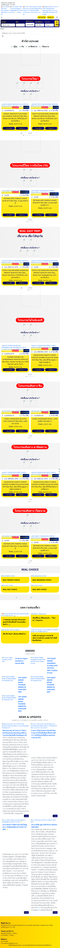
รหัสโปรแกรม (29, 21)
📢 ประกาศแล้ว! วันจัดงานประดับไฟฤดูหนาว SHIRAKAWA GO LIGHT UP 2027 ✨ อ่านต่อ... (16, 9)
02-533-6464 (4, 941)
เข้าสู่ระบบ (50, 17)
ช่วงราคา (47, 22)
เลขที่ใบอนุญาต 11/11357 (8, 927)
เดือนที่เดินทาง (39, 22)
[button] (27, 222)
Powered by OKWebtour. (44, 945)
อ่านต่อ (26, 816)
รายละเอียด (9, 128)
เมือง (17, 22)
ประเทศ (3, 22)
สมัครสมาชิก (41, 17)
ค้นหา (57, 25)
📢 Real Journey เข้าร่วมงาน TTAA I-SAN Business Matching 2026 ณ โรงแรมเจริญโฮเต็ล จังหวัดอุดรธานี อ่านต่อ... (50, 10)
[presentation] (29, 220)
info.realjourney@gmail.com (9, 943)
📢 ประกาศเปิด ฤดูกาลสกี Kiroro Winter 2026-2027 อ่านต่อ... (5, 10)
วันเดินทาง (22, 128)
